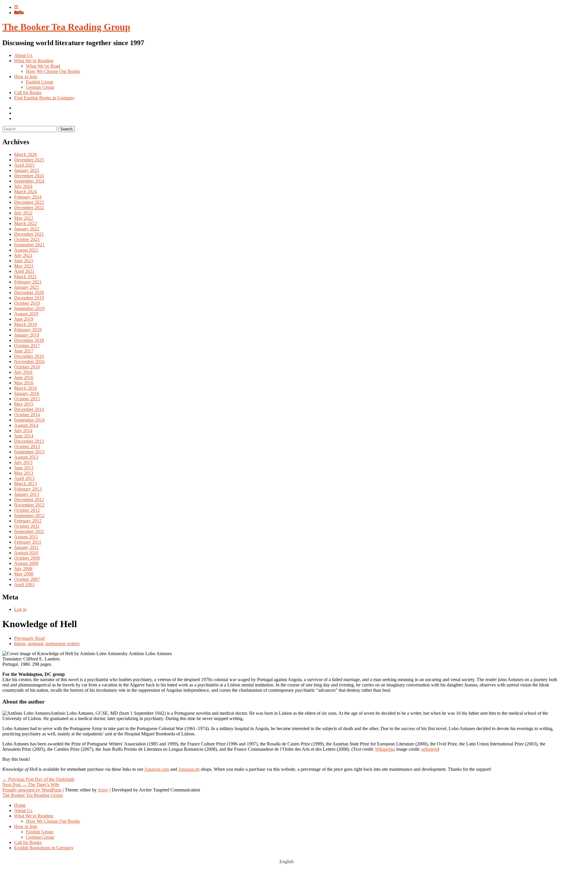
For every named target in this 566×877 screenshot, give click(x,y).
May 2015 (23, 403)
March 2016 (25, 388)
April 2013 (24, 478)
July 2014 (23, 430)
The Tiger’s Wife (30, 784)
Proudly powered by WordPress (32, 789)
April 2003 (24, 584)
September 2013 (29, 451)
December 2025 (29, 159)
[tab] (16, 7)
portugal (35, 643)
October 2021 (27, 239)
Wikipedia (384, 749)
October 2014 (27, 414)
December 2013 (29, 441)
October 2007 (27, 579)
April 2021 (24, 271)
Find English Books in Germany (44, 97)
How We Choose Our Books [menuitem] (53, 821)
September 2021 (29, 244)
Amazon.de (189, 769)
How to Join (25, 76)
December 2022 (29, 207)
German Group (40, 87)
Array (103, 789)
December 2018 (29, 340)
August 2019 (26, 313)
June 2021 (23, 260)
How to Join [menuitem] (25, 826)
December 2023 (29, 202)
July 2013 (23, 462)
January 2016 (26, 393)
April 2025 (24, 165)
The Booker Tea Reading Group (66, 27)
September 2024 (29, 180)
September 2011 (29, 531)
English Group (39, 81)
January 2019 (26, 334)
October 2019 (27, 303)
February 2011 (27, 542)
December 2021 (29, 234)
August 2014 (26, 425)
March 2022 (25, 223)
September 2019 (29, 308)
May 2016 (23, 382)
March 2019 (25, 324)
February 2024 (28, 196)
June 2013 (23, 467)
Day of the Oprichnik (38, 779)
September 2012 (29, 515)
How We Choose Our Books (53, 71)
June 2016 (23, 377)
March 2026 (25, 154)
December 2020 (29, 292)
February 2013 (28, 488)
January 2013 (26, 494)
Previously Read (29, 638)
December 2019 (29, 297)
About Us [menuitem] (23, 810)
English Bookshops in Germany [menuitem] (44, 847)
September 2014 (29, 419)
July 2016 (23, 372)
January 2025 (26, 170)
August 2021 (26, 250)
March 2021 (25, 276)
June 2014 (23, 435)
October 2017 (27, 345)
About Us (23, 55)
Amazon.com (156, 769)
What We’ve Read (43, 65)
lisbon (19, 643)
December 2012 (29, 499)
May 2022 (23, 218)
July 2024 (23, 186)
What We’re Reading (33, 60)
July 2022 (23, 212)
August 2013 (26, 457)
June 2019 (23, 319)
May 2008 (23, 573)
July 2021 (23, 255)
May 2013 (23, 473)
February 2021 (28, 281)
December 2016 (29, 356)
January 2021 (26, 287)
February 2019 (28, 329)
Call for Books (28, 92)
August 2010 (26, 552)
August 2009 (26, 563)
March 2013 (25, 483)
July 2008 (23, 568)
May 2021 (23, 265)
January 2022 (26, 228)
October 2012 (27, 510)
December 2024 (29, 175)
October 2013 (27, 446)
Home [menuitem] (20, 805)
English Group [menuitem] (39, 831)
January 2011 (26, 547)
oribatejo (429, 749)
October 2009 (27, 557)
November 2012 (29, 504)
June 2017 (23, 350)
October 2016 (27, 366)
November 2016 (29, 361)
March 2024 (25, 191)
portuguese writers (62, 643)
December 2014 (29, 409)
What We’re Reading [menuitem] (33, 815)
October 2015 (27, 398)
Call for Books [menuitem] (28, 842)
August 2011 (26, 536)
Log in (20, 609)
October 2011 (27, 526)
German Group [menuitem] (40, 837)
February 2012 (28, 520)
